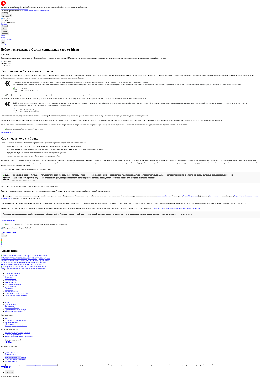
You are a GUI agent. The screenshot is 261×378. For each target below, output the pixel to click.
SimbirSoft (196, 208)
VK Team (161, 208)
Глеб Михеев (213, 196)
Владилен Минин (251, 196)
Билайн (189, 208)
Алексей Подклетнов (190, 196)
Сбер (155, 208)
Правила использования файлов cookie (35, 11)
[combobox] (9, 372)
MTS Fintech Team (179, 208)
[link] (4, 31)
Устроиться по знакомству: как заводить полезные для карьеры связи (25, 260)
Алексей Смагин (7, 198)
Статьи (3, 44)
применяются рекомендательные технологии (41, 365)
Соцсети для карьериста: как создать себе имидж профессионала (23, 257)
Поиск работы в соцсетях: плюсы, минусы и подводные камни (23, 268)
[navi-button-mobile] (3, 42)
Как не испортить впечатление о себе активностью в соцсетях (22, 264)
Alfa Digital (169, 208)
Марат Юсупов (239, 196)
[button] (3, 35)
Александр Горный (164, 196)
